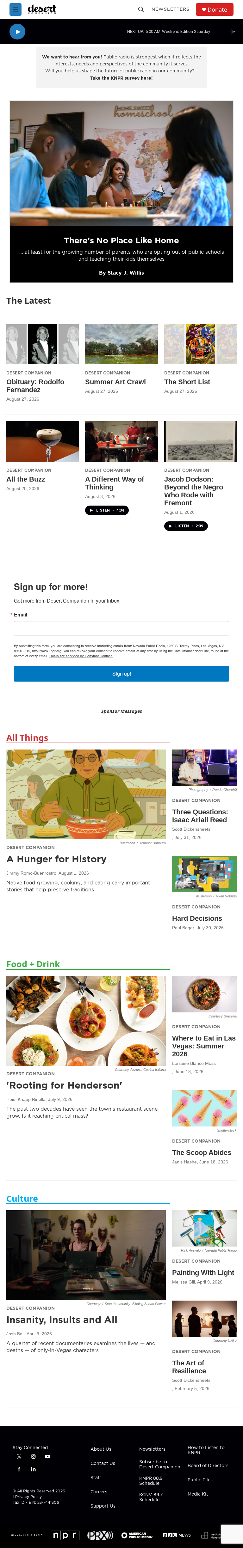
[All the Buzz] (42, 441)
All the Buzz (25, 479)
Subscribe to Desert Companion (159, 1465)
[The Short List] (200, 344)
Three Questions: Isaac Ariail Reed (200, 816)
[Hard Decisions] (204, 874)
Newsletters (171, 9)
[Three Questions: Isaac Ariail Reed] (204, 768)
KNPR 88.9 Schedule (151, 1481)
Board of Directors (208, 1465)
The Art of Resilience (189, 1367)
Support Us (102, 1506)
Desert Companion (28, 373)
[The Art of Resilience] (204, 1319)
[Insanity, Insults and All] (86, 1255)
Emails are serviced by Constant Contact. (81, 655)
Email (20, 614)
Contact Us (102, 1463)
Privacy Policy (28, 1496)
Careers (98, 1492)
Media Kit (198, 1494)
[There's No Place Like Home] (121, 163)
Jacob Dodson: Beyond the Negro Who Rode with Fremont (193, 491)
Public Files (200, 1480)
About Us (100, 1449)
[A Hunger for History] (86, 794)
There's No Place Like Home (121, 240)
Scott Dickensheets (191, 829)
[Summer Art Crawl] (121, 344)
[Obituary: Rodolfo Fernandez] (42, 344)
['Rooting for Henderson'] (86, 1021)
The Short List (187, 382)
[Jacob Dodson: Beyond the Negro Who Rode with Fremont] (200, 441)
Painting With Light (203, 1273)
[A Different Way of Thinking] (121, 441)
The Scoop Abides (201, 1152)
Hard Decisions (197, 918)
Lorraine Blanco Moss (194, 1063)
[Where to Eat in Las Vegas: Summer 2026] (204, 994)
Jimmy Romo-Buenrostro (31, 873)
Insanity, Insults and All (61, 1319)
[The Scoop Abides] (204, 1108)
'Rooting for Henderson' (64, 1085)
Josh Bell (15, 1333)
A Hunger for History (56, 858)
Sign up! (121, 673)
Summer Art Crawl (115, 382)
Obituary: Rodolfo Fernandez (35, 386)
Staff (95, 1477)
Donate (217, 9)
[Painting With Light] (204, 1228)
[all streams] (233, 31)
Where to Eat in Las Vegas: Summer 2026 (204, 1046)
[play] (17, 31)
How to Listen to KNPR (206, 1450)
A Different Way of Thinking (114, 483)
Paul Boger (183, 927)
